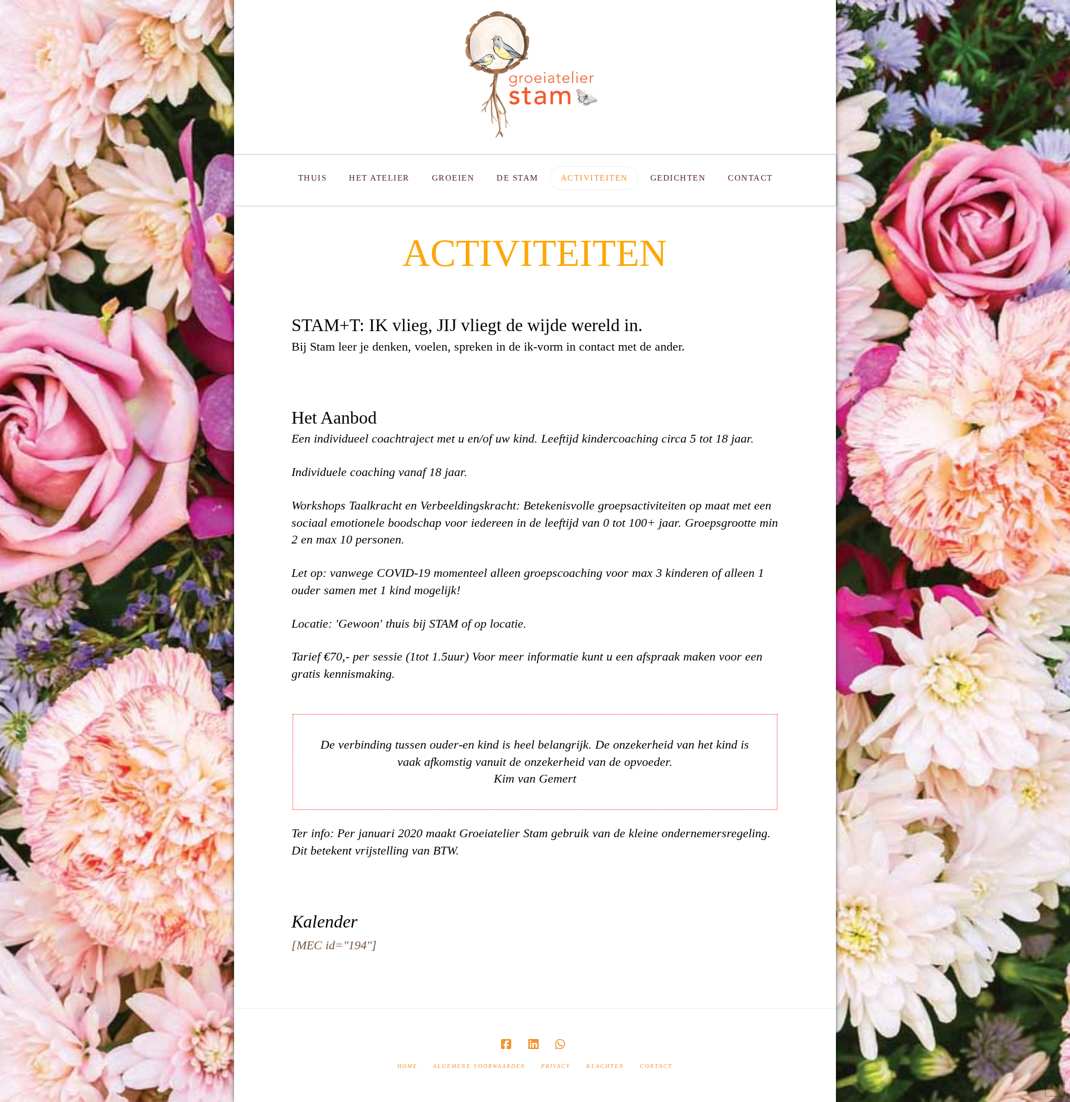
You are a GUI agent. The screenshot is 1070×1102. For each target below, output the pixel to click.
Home (407, 1066)
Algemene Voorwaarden (479, 1066)
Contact (656, 1066)
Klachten (605, 1066)
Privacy (556, 1066)
